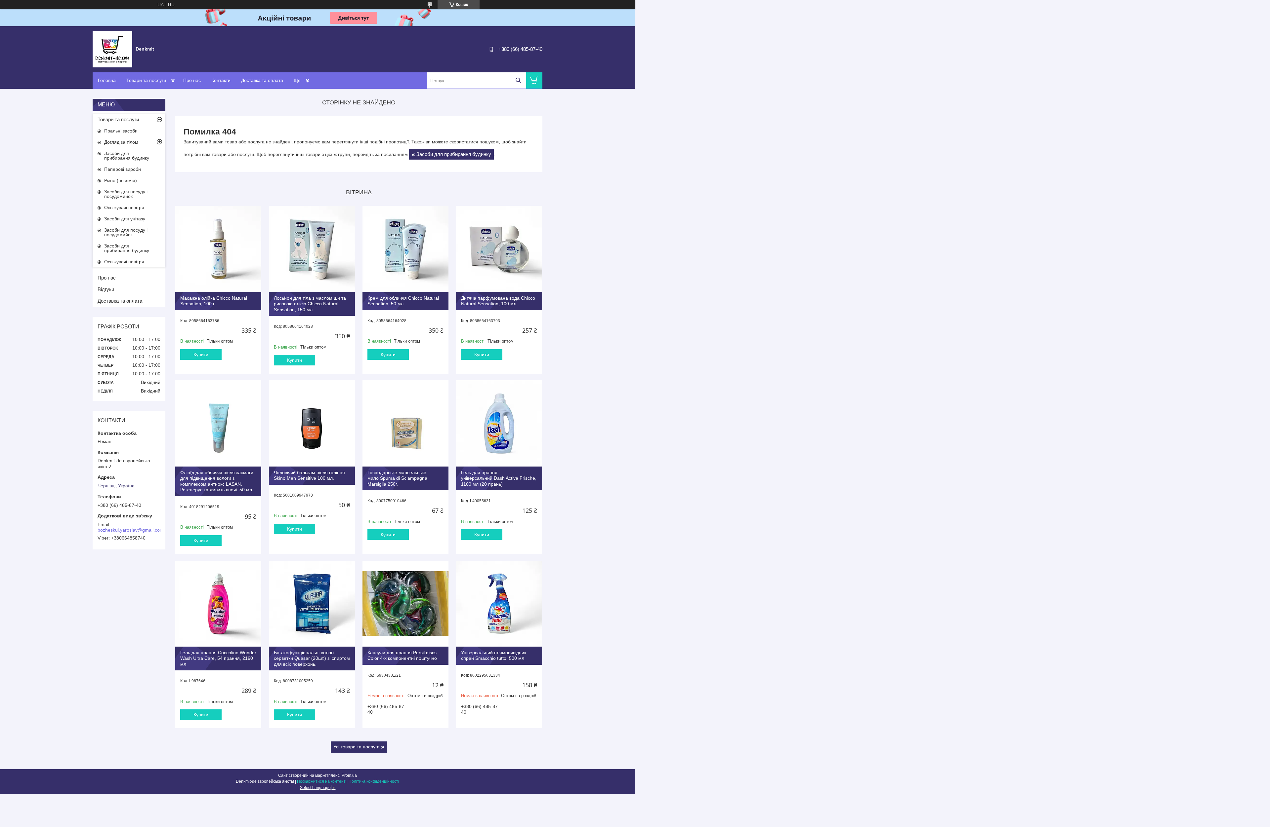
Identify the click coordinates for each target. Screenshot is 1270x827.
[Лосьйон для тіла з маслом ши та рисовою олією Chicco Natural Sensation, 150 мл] (312, 249)
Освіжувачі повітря (124, 207)
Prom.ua (349, 775)
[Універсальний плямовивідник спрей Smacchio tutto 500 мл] (499, 604)
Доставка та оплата (262, 80)
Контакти (221, 80)
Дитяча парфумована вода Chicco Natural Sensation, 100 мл (498, 301)
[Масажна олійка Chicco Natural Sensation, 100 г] (218, 249)
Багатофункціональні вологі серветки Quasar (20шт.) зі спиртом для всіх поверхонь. (312, 658)
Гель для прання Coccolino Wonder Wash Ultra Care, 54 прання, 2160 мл (218, 658)
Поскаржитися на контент (321, 781)
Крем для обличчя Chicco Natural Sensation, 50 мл (403, 301)
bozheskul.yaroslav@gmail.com (131, 530)
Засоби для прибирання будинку (453, 154)
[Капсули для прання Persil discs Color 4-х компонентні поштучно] (405, 604)
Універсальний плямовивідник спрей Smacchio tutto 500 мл (493, 655)
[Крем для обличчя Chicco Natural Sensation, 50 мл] (405, 249)
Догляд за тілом (121, 142)
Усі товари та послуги (356, 746)
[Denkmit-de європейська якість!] (112, 49)
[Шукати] (518, 80)
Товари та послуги (146, 80)
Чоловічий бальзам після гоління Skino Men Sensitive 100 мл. (309, 475)
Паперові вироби (122, 169)
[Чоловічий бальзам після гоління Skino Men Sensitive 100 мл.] (312, 423)
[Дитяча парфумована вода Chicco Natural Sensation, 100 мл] (499, 249)
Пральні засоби (121, 130)
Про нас (192, 80)
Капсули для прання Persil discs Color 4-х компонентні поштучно (402, 655)
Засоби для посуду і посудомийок (126, 194)
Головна (107, 80)
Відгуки (106, 289)
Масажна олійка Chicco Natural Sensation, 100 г (213, 301)
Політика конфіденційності (374, 781)
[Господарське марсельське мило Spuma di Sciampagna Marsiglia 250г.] (405, 423)
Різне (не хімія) (120, 180)
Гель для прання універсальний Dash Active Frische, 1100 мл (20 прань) (498, 478)
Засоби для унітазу (124, 218)
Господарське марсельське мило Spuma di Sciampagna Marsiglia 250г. (397, 478)
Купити (200, 354)
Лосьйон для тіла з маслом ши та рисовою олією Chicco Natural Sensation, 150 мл (310, 303)
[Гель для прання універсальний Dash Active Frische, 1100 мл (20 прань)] (499, 423)
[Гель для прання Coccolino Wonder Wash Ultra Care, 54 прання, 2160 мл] (218, 604)
